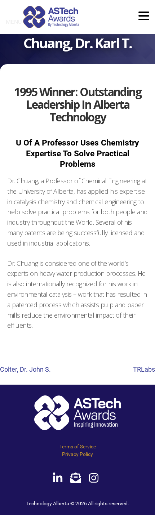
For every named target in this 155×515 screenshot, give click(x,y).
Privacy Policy (77, 454)
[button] (143, 16)
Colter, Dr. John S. (25, 369)
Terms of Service (77, 446)
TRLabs (144, 369)
